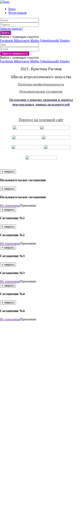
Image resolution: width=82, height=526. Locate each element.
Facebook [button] (7, 40)
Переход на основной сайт (41, 120)
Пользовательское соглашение (41, 91)
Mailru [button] (35, 40)
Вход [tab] (12, 9)
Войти (5, 32)
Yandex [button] (65, 40)
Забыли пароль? (11, 28)
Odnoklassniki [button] (50, 40)
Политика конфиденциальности (41, 84)
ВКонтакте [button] (22, 40)
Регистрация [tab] (17, 12)
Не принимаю (10, 205)
